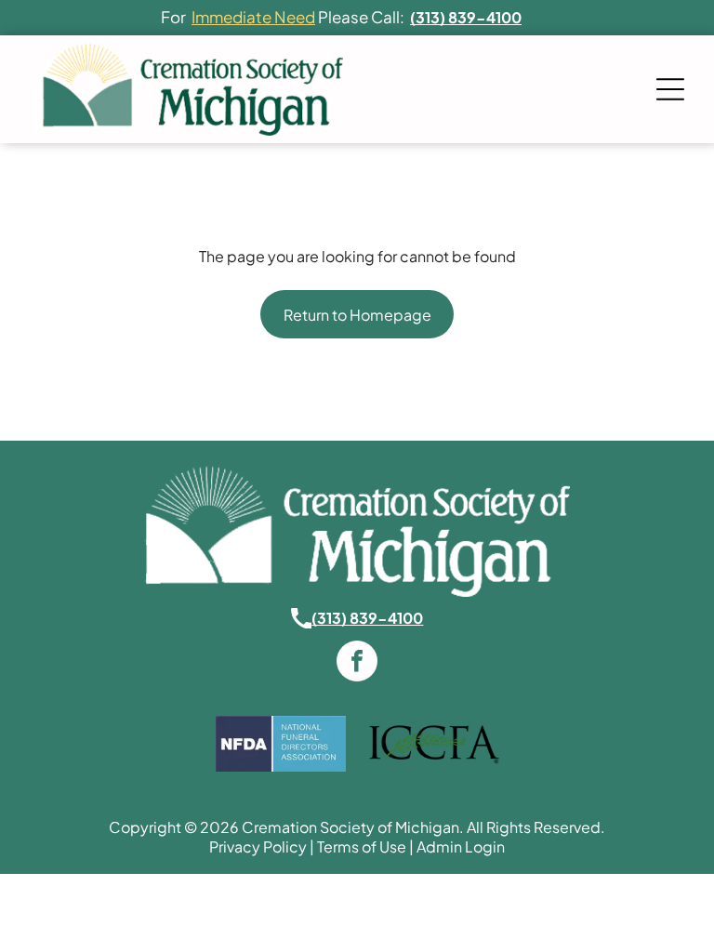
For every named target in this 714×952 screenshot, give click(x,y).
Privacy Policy (258, 846)
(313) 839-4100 (367, 618)
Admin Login (460, 846)
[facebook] (357, 663)
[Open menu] (670, 89)
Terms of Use (361, 846)
